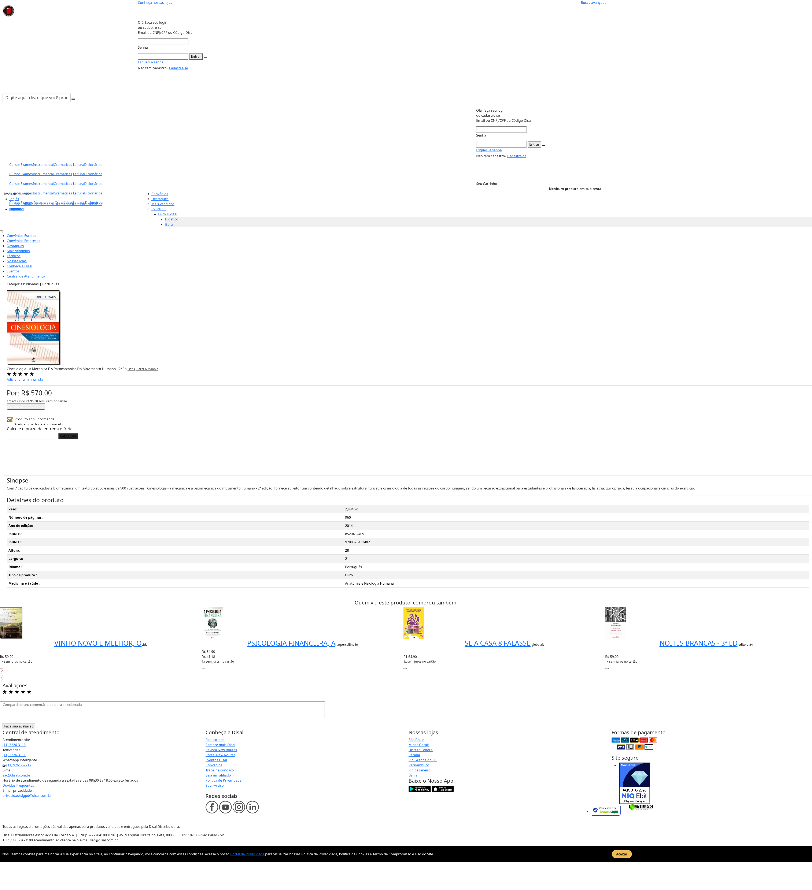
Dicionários (94, 202)
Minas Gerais (419, 744)
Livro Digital (167, 214)
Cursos (15, 202)
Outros (15, 209)
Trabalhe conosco (220, 770)
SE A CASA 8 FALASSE (498, 643)
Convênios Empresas (23, 240)
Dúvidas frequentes (18, 785)
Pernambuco (419, 765)
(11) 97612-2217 (18, 765)
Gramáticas (64, 202)
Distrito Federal (421, 750)
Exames (27, 202)
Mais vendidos (162, 204)
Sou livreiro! (215, 785)
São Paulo (416, 739)
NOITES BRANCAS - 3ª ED (699, 643)
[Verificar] (641, 807)
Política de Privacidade (223, 780)
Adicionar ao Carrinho (26, 406)
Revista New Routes (221, 750)
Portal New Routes (220, 755)
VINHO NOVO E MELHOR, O (98, 643)
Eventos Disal (216, 760)
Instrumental (44, 202)
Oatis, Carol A (138, 369)
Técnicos (14, 256)
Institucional (215, 739)
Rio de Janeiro (420, 770)
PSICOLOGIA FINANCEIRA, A (291, 643)
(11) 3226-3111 (14, 755)
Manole (153, 369)
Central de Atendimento (26, 276)
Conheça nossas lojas (155, 2)
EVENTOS (158, 209)
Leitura (78, 202)
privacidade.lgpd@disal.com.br (27, 795)
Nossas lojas (17, 261)
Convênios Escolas (21, 235)
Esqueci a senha (150, 62)
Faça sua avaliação (19, 726)
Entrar (196, 56)
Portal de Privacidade (247, 854)
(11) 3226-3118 (14, 744)
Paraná (414, 755)
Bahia (413, 775)
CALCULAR (68, 436)
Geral (169, 224)
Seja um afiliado (218, 775)
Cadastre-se (178, 68)
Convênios (159, 193)
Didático (171, 219)
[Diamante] (634, 783)
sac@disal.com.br (16, 775)
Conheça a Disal (19, 266)
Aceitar (621, 854)
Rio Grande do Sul (423, 760)
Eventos (13, 271)
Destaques (160, 199)
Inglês (14, 199)
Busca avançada (593, 2)
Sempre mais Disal (220, 744)
